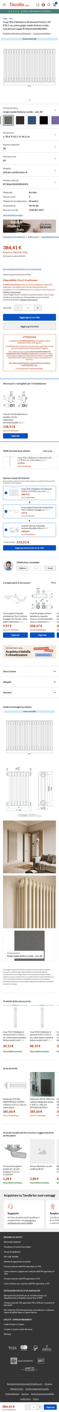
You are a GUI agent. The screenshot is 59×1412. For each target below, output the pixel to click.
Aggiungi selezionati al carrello (29, 548)
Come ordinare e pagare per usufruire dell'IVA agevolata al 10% (29, 1272)
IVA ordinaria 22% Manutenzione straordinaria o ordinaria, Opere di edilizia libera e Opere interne (29, 1311)
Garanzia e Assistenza (42, 33)
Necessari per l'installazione (14, 237)
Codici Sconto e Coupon (14, 1324)
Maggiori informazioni (12, 292)
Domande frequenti (12, 1242)
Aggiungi (50, 1407)
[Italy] (43, 4)
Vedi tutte (47, 451)
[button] (29, 100)
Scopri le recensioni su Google (36, 11)
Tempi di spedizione (12, 1252)
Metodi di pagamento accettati (17, 1261)
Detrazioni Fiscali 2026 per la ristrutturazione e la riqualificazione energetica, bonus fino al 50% (25, 1296)
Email (50, 568)
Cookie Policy (25, 1399)
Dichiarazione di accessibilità (42, 1394)
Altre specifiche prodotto (13, 215)
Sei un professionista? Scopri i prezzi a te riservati (22, 269)
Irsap (5, 18)
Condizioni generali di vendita (37, 1389)
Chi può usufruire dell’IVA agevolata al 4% (22, 1278)
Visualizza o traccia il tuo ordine (17, 1247)
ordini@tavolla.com (29, 365)
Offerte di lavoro (16, 1389)
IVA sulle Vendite (11, 1256)
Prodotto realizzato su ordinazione (17, 33)
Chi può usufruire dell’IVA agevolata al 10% (22, 1266)
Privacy (36, 1399)
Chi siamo (48, 1384)
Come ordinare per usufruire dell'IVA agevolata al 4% (26, 1283)
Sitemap (7, 1334)
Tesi (10, 18)
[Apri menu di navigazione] (4, 4)
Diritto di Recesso (12, 1394)
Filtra (53, 582)
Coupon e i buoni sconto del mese (18, 1329)
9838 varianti (33, 237)
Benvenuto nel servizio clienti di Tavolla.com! (24, 1384)
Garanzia (25, 1394)
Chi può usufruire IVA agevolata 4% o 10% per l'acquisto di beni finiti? (29, 1304)
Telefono (22, 568)
